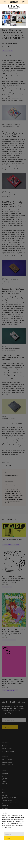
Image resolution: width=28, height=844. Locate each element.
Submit (4, 793)
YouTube (4, 778)
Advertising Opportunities (9, 802)
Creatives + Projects (8, 761)
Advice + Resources (7, 762)
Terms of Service (7, 800)
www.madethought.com (12, 475)
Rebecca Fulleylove (11, 43)
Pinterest (4, 783)
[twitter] (6, 55)
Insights (4, 803)
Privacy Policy (6, 798)
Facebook (5, 779)
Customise (8, 834)
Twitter (4, 781)
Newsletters (5, 805)
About (4, 792)
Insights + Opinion (7, 759)
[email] (10, 55)
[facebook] (3, 55)
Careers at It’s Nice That (9, 797)
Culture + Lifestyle (7, 764)
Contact (4, 795)
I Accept (7, 838)
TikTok (4, 775)
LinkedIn (4, 776)
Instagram (5, 773)
